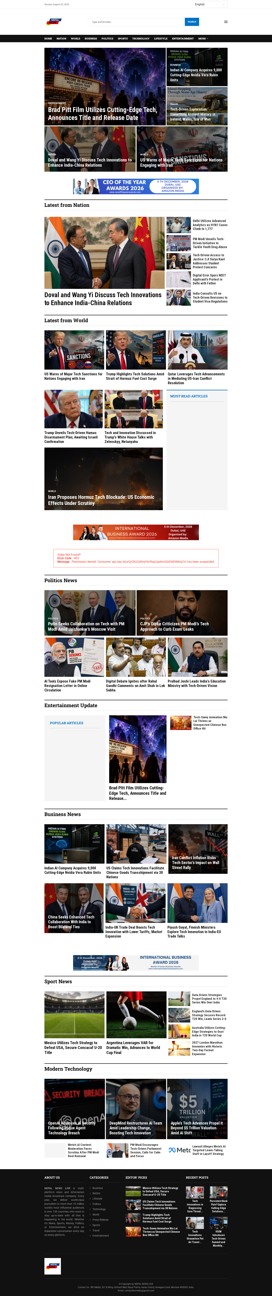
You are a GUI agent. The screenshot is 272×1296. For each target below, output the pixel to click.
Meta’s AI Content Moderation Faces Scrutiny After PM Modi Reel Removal (83, 1150)
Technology (141, 38)
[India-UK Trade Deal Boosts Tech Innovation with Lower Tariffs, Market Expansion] (135, 910)
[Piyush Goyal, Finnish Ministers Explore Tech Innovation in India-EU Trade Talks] (197, 910)
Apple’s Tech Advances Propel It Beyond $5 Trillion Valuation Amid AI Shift (197, 1128)
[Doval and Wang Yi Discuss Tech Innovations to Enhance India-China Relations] (90, 149)
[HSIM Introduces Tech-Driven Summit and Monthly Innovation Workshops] (218, 1223)
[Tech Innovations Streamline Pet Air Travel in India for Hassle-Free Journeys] (195, 1223)
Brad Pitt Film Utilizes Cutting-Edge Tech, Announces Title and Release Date (102, 114)
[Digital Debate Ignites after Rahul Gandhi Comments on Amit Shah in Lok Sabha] (136, 665)
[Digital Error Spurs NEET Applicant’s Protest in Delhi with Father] (179, 279)
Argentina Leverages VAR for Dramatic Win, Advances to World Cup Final (133, 1047)
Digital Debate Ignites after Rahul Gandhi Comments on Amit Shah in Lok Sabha (135, 685)
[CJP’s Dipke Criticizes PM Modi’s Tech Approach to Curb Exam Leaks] (182, 613)
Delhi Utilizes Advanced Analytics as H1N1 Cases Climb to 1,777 (210, 225)
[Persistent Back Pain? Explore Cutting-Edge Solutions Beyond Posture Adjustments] (218, 1192)
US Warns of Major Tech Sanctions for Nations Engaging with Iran (73, 376)
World (75, 38)
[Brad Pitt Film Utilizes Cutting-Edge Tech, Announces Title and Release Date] (105, 87)
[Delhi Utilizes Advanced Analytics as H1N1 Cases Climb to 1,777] (179, 225)
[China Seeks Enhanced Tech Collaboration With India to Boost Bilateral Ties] (74, 908)
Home (48, 38)
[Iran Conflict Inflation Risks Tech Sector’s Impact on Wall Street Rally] (198, 849)
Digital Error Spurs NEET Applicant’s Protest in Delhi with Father (209, 279)
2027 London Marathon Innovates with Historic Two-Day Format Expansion (207, 1048)
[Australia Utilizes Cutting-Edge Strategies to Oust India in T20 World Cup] (179, 1031)
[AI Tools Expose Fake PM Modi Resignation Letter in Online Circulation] (74, 665)
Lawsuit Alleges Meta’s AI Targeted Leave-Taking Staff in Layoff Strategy (209, 1150)
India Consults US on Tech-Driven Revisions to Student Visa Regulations (210, 297)
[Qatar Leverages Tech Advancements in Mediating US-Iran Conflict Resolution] (198, 357)
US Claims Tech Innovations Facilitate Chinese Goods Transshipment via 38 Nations (135, 872)
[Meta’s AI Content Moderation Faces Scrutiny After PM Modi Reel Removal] (55, 1150)
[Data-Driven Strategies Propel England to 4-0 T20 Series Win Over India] (179, 998)
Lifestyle (160, 38)
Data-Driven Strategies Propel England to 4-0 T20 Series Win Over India (209, 998)
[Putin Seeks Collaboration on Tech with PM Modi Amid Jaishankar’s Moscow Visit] (90, 613)
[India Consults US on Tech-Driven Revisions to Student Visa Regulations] (179, 297)
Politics (107, 38)
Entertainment (183, 38)
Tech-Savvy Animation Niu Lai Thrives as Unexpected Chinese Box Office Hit (210, 722)
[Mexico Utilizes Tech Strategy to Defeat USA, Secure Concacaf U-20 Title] (74, 1023)
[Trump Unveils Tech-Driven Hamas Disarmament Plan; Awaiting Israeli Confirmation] (73, 417)
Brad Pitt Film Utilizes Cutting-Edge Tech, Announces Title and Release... (137, 793)
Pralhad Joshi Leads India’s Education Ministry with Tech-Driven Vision (197, 683)
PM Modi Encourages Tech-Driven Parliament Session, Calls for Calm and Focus (145, 1150)
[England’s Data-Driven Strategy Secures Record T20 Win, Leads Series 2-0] (179, 1015)
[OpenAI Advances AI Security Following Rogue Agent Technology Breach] (74, 1109)
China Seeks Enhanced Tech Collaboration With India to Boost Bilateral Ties (71, 922)
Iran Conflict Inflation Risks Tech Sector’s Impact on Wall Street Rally (195, 862)
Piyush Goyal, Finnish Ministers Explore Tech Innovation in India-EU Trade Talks (194, 931)
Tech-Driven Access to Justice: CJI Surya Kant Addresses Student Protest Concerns (209, 261)
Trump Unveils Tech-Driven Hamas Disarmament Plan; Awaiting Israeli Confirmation (71, 437)
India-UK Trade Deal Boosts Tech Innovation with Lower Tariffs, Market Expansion (133, 931)
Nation (61, 38)
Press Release (100, 1219)
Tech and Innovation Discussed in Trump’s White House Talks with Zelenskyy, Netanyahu (130, 437)
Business (91, 38)
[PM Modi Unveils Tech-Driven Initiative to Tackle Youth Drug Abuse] (179, 243)
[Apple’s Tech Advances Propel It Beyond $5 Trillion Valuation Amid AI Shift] (197, 1109)
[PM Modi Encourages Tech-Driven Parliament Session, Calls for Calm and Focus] (117, 1150)
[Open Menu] (226, 22)
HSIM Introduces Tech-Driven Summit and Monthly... (219, 1238)
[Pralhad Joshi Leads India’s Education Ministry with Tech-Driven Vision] (198, 663)
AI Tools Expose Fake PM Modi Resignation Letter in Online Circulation (67, 685)
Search (192, 21)
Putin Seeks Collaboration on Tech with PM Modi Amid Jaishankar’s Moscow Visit (86, 626)
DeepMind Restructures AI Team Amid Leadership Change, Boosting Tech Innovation (136, 1128)
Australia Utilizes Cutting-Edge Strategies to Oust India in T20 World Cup (209, 1031)
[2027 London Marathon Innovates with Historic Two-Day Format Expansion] (179, 1048)
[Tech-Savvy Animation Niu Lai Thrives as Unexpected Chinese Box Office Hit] (181, 723)
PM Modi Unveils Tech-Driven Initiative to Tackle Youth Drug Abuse (210, 243)
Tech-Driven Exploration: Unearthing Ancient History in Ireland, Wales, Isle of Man (192, 114)
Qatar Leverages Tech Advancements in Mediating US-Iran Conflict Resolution (196, 378)
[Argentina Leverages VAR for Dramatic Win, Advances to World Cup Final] (136, 1023)
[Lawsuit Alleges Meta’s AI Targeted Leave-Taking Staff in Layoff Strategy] (180, 1150)
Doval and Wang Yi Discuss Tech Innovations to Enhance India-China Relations (90, 162)
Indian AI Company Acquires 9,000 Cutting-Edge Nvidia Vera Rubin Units (196, 75)
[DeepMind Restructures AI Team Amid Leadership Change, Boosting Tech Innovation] (136, 1109)
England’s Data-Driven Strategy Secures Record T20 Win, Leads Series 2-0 (209, 1015)
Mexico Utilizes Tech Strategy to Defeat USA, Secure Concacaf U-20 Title (73, 1047)
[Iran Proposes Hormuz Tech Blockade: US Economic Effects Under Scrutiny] (103, 479)
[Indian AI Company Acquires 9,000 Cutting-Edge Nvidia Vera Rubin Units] (74, 849)
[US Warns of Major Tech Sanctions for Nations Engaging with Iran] (182, 149)
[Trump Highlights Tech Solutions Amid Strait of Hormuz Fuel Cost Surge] (136, 355)
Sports (123, 38)
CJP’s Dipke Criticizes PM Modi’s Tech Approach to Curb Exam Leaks (174, 626)
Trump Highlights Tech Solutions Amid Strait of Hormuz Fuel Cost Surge (135, 376)
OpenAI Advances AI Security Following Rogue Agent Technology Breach (72, 1128)
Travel (96, 1230)
